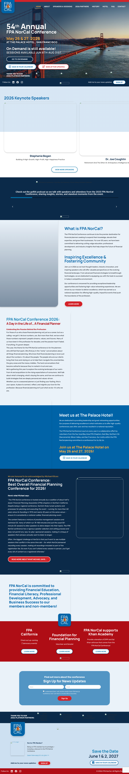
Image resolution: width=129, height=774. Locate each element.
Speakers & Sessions (62, 6)
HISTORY (95, 6)
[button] (13, 207)
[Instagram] (20, 771)
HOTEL (105, 6)
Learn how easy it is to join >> (38, 755)
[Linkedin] (12, 771)
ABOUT (47, 6)
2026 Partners (82, 6)
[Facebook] (16, 771)
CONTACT (122, 6)
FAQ (113, 6)
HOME (38, 6)
